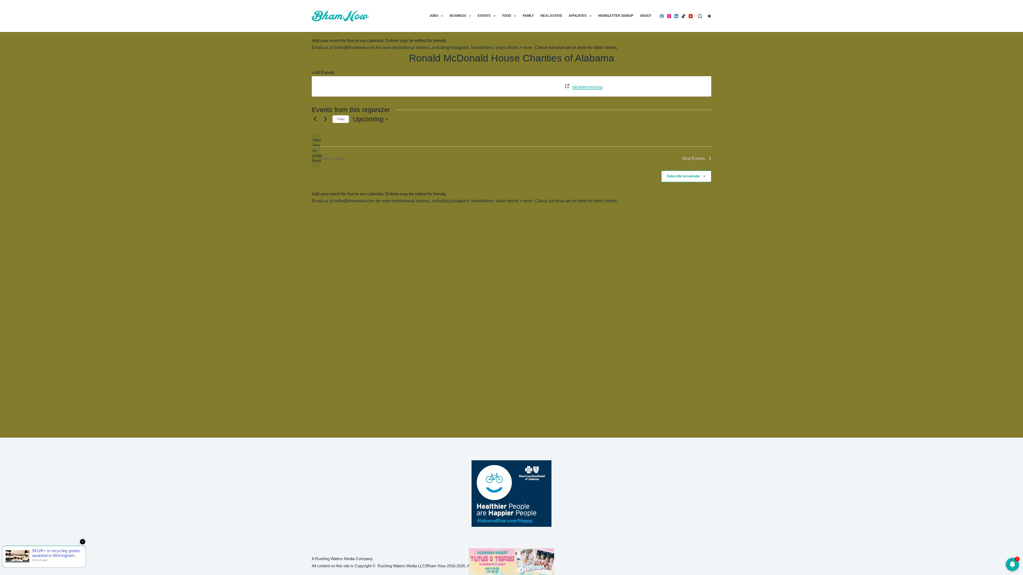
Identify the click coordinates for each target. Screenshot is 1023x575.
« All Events (323, 72)
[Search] (700, 16)
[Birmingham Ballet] (511, 561)
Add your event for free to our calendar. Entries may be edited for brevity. (379, 40)
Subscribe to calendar (683, 176)
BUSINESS (458, 16)
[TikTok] (683, 16)
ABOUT (645, 16)
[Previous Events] (315, 119)
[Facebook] (662, 16)
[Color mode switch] (709, 16)
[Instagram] (669, 16)
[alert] (316, 151)
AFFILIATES (578, 16)
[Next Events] (325, 119)
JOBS (433, 16)
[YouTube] (691, 16)
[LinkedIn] (676, 16)
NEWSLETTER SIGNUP (615, 16)
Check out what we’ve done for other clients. (576, 47)
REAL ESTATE (551, 16)
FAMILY (528, 16)
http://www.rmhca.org (587, 87)
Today (341, 119)
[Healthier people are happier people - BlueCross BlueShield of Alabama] (511, 493)
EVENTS (484, 16)
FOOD (506, 16)
